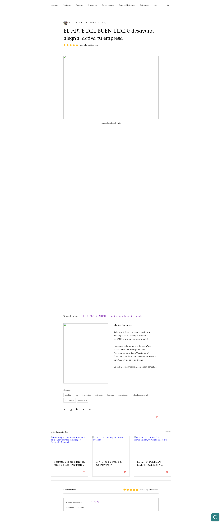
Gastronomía (144, 5)
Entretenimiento (108, 5)
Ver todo (168, 432)
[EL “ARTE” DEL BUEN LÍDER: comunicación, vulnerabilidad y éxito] (152, 446)
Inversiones (92, 5)
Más (155, 5)
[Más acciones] (157, 22)
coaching (68, 395)
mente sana (82, 400)
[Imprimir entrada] (90, 409)
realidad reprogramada (140, 395)
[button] (168, 5)
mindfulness (69, 400)
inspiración (86, 395)
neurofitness (123, 395)
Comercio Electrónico (127, 5)
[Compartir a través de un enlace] (83, 409)
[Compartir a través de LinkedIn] (77, 409)
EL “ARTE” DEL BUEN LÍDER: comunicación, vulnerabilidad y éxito (149, 463)
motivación (99, 395)
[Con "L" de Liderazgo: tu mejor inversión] (111, 446)
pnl (77, 395)
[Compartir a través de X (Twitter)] (71, 409)
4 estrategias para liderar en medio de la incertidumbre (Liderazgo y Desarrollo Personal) (69, 463)
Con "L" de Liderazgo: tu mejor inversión (109, 463)
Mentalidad (67, 5)
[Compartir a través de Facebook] (64, 409)
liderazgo (110, 395)
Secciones (54, 5)
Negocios (79, 5)
